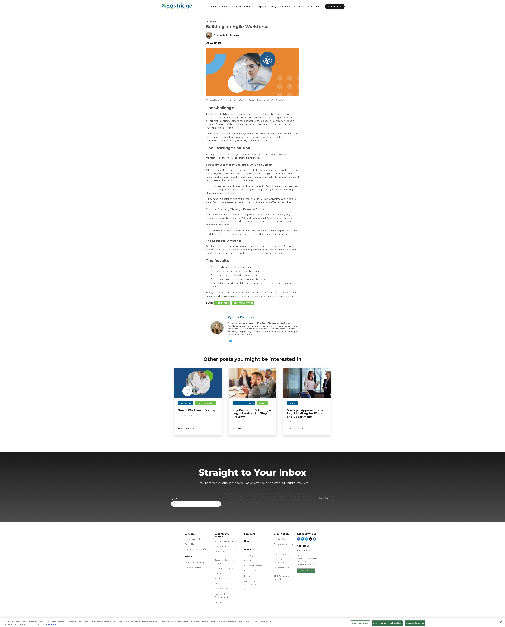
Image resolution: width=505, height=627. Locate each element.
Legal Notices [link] (281, 534)
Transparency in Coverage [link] (281, 569)
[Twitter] (215, 43)
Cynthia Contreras (231, 35)
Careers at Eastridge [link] (254, 566)
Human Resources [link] (223, 568)
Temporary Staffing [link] (194, 539)
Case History (222, 303)
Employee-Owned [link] (253, 571)
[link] (188, 557)
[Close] (501, 622)
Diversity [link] (248, 576)
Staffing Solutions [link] (217, 6)
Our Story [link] (248, 555)
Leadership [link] (249, 560)
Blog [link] (273, 6)
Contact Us (335, 6)
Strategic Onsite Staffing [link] (196, 549)
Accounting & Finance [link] (225, 541)
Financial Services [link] (222, 578)
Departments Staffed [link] (242, 6)
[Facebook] (207, 43)
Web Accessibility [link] (282, 554)
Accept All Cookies (415, 623)
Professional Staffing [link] (194, 562)
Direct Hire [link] (190, 544)
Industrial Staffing (243, 303)
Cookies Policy (52, 624)
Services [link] (190, 534)
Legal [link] (217, 583)
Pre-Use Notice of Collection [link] (282, 561)
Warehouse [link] (220, 602)
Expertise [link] (262, 6)
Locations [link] (285, 6)
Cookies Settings (306, 570)
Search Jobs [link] (314, 6)
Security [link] (248, 589)
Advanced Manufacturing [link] (221, 553)
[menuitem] (217, 6)
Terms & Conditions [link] (283, 544)
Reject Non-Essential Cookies (387, 623)
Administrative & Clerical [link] (225, 546)
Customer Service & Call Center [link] (226, 561)
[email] (219, 43)
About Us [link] (299, 6)
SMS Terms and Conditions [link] (281, 577)
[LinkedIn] (211, 43)
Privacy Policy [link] (280, 539)
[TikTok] (310, 539)
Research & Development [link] (221, 595)
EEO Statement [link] (281, 549)
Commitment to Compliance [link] (252, 582)
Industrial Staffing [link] (193, 567)
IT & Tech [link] (218, 573)
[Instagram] (314, 539)
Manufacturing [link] (221, 589)
